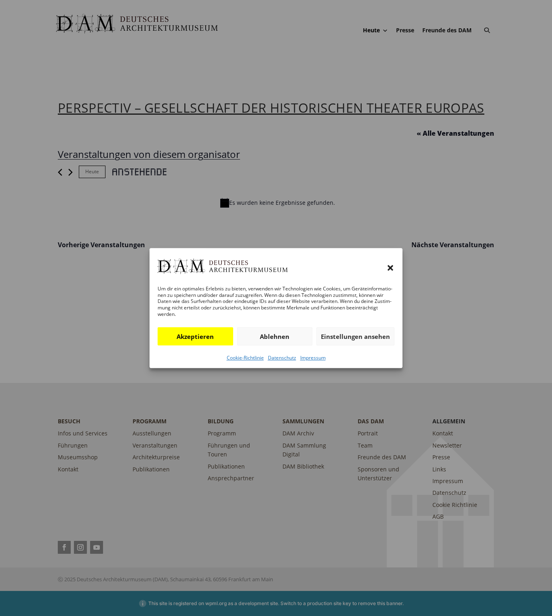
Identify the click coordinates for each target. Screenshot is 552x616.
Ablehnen (274, 336)
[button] (390, 268)
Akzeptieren (195, 336)
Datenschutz (282, 357)
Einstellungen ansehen (355, 336)
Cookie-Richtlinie (245, 357)
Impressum (313, 357)
